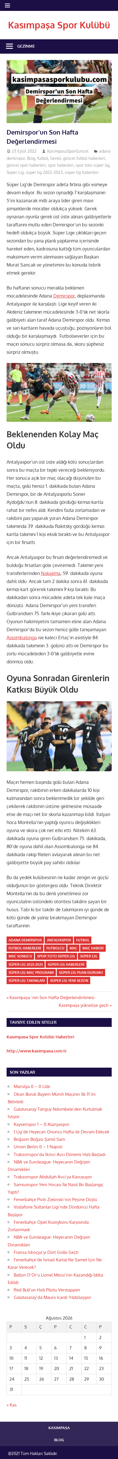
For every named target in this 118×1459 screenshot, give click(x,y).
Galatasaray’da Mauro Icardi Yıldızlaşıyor (52, 1297)
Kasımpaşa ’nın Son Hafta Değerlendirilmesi (52, 997)
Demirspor (64, 296)
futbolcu (55, 948)
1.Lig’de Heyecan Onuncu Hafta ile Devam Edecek (61, 1131)
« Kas (12, 1405)
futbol (42, 158)
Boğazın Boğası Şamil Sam (39, 1139)
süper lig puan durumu (81, 972)
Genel (55, 158)
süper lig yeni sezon (69, 980)
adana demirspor (25, 940)
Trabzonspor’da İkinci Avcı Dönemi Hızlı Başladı (59, 1154)
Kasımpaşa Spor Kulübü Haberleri (40, 1037)
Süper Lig (15, 172)
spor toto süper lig (92, 165)
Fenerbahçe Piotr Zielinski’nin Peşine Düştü (55, 1199)
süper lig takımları (27, 980)
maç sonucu (20, 956)
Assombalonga (22, 637)
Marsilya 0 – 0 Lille (32, 1086)
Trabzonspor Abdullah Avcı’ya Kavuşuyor (53, 1177)
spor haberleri (61, 165)
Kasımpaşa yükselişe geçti (84, 1005)
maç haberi (93, 948)
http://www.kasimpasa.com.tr (37, 1051)
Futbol (82, 940)
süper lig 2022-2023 (44, 172)
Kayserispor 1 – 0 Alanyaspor (41, 1124)
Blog (31, 158)
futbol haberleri (25, 948)
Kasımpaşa (59, 1427)
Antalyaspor (59, 940)
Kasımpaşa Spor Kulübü (59, 25)
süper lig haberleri (82, 172)
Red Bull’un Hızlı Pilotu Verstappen (47, 1290)
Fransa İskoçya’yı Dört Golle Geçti (46, 1252)
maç (73, 948)
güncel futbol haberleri (84, 158)
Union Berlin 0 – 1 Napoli (38, 1146)
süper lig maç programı (31, 972)
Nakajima (50, 573)
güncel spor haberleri (26, 165)
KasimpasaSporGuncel (67, 151)
